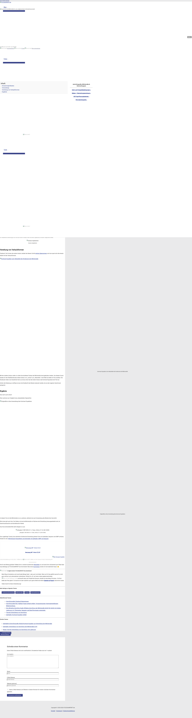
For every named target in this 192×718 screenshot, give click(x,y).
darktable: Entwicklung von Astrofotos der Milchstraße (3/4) (20, 626)
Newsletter (36, 564)
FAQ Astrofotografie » (81, 100)
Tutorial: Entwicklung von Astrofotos (16, 612)
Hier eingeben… (10, 654)
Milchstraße (19, 592)
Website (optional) (12, 683)
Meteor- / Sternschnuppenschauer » (81, 93)
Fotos (5, 59)
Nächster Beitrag (5, 634)
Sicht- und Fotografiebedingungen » (81, 90)
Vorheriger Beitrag (5, 632)
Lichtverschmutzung (8, 592)
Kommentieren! (10, 48)
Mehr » (189, 37)
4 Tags (23, 48)
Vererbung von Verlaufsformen (10, 90)
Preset (27, 592)
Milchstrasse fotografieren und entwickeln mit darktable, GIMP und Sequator (28, 538)
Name (8, 671)
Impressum (59, 711)
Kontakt (53, 711)
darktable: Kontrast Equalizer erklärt (16, 615)
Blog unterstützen (36, 48)
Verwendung (5, 88)
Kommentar (36, 566)
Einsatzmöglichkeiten (8, 86)
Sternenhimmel (35, 592)
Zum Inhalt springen (4, 0)
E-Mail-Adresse (11, 677)
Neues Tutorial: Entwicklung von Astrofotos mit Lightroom (19, 629)
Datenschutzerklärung (69, 711)
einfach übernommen (41, 253)
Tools (5, 150)
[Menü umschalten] (14, 62)
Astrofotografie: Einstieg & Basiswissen (17, 601)
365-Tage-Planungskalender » (81, 96)
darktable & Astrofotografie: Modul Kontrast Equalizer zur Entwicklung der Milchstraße (27, 623)
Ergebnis (4, 92)
